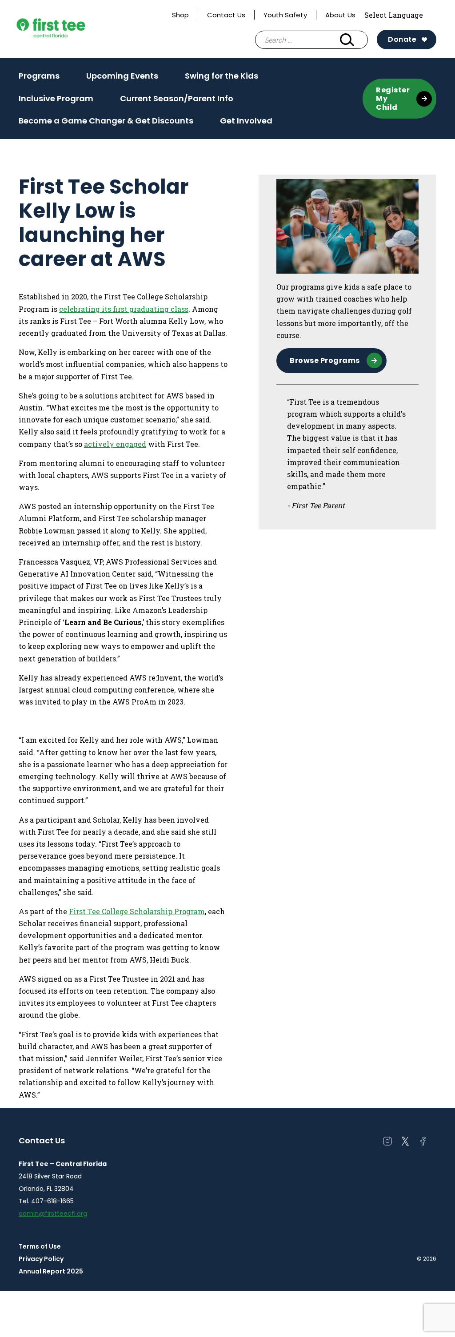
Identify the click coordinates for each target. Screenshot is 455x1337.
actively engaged (115, 444)
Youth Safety (285, 15)
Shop (180, 15)
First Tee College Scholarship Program (137, 911)
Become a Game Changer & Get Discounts (106, 120)
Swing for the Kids (221, 75)
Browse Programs (325, 360)
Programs (39, 75)
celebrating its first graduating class (123, 309)
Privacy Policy (41, 1258)
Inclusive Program (56, 98)
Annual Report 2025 (51, 1271)
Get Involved (246, 120)
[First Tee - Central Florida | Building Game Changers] (67, 29)
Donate (402, 39)
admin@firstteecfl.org (53, 1213)
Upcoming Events (122, 75)
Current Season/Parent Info (176, 98)
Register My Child (393, 98)
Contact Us (226, 15)
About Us (340, 15)
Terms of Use (40, 1246)
